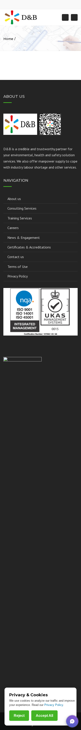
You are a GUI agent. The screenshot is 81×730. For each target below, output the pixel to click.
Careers (13, 227)
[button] (72, 721)
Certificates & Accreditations (29, 247)
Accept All (44, 715)
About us (14, 198)
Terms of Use (17, 266)
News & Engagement (23, 237)
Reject (19, 715)
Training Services (19, 218)
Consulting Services (21, 208)
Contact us (15, 256)
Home (8, 39)
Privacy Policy (17, 276)
